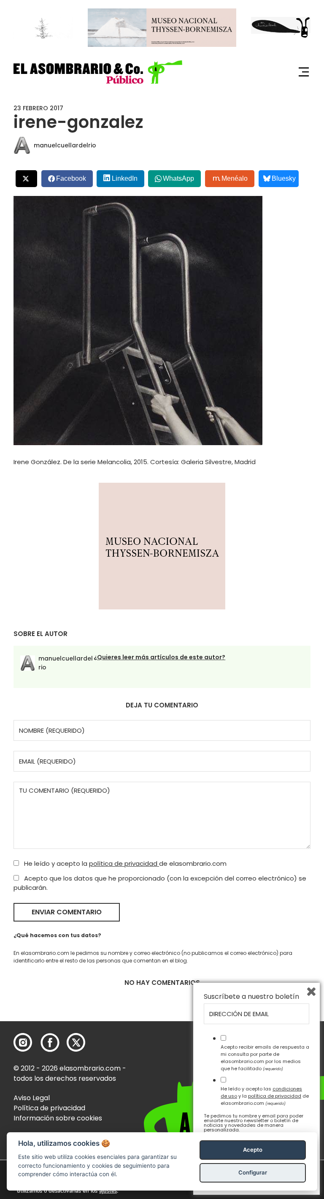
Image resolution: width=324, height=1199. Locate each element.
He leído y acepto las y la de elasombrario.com (265, 1096)
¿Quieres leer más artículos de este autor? (159, 657)
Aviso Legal (32, 1098)
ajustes (108, 1191)
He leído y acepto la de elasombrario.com (124, 863)
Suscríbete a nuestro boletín (251, 996)
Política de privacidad (49, 1108)
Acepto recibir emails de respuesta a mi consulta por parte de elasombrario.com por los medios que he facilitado (265, 1057)
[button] (98, 72)
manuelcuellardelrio (65, 145)
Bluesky (284, 178)
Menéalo (234, 178)
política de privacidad (124, 863)
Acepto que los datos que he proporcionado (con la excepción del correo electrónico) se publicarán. (160, 883)
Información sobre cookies (58, 1118)
